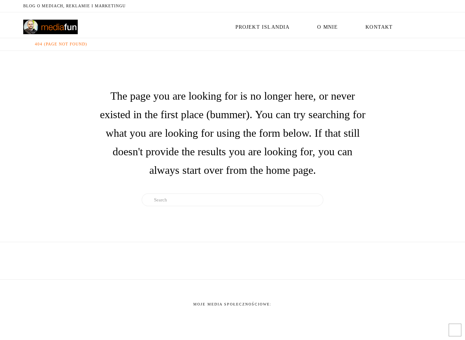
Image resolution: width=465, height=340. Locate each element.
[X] (402, 6)
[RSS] (437, 6)
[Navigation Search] (424, 25)
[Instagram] (428, 6)
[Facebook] (393, 6)
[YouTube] (420, 6)
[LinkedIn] (411, 6)
